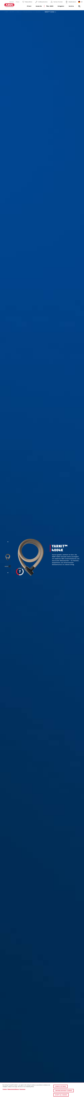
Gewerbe (39, 6)
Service (71, 6)
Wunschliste (28, 2)
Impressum (22, 1089)
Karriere (11, 2)
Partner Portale (58, 2)
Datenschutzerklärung (13, 1089)
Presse (17, 2)
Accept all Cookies (61, 1095)
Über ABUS (49, 6)
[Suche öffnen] (79, 7)
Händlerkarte (72, 2)
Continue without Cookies (63, 1090)
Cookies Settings (60, 1086)
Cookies (5, 1089)
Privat (29, 6)
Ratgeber (61, 6)
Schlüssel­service (42, 2)
